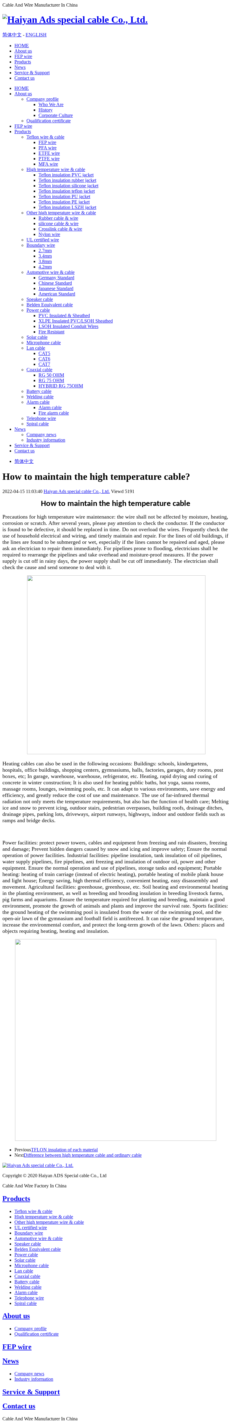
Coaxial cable (39, 369)
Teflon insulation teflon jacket (66, 191)
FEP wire (23, 56)
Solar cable (37, 337)
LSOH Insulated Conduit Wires (68, 326)
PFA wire (47, 147)
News (20, 67)
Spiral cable (37, 423)
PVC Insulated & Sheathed (64, 315)
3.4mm (45, 256)
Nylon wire (49, 234)
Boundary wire (40, 245)
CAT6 (44, 358)
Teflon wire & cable (45, 136)
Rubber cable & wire (58, 218)
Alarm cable (38, 402)
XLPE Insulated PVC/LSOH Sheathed (75, 320)
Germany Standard (56, 277)
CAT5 (44, 353)
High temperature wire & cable (55, 169)
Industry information (45, 440)
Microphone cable (43, 342)
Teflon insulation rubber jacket (67, 180)
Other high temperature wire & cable (61, 212)
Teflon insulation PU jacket (64, 196)
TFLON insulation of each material (64, 1149)
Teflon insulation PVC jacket (66, 174)
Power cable (38, 310)
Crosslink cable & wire (60, 228)
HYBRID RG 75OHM (60, 385)
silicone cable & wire (58, 223)
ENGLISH (36, 34)
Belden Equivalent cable (49, 304)
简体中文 (12, 34)
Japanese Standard (55, 288)
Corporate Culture (55, 115)
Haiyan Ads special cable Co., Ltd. (77, 491)
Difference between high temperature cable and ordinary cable (83, 1155)
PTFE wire (49, 158)
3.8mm (45, 261)
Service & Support (32, 72)
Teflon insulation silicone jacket (68, 185)
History (45, 109)
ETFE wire (49, 153)
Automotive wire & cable (50, 272)
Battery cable (38, 391)
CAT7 (44, 364)
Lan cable (35, 348)
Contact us (24, 78)
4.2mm (45, 266)
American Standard (56, 293)
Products (22, 61)
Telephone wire (41, 418)
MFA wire (48, 164)
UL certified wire (42, 239)
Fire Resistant (51, 331)
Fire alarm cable (53, 412)
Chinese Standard (55, 283)
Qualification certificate (48, 120)
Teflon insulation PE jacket (64, 201)
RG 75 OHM (51, 380)
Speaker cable (39, 299)
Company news (41, 434)
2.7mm (45, 250)
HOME (21, 45)
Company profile (42, 99)
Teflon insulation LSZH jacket (67, 207)
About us (23, 51)
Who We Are (50, 104)
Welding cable (40, 396)
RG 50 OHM (51, 375)
